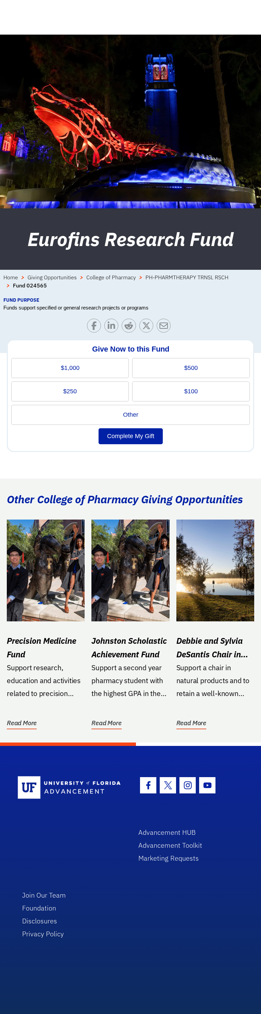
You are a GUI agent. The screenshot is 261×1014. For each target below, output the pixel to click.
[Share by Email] (165, 327)
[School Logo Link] (70, 787)
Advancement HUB (167, 832)
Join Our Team (44, 895)
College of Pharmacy (111, 277)
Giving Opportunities (52, 277)
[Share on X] (148, 327)
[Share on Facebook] (95, 327)
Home (10, 277)
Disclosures (39, 920)
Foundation (39, 908)
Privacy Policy (43, 933)
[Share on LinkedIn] (113, 327)
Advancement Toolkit (170, 845)
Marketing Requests (168, 858)
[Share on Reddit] (130, 327)
